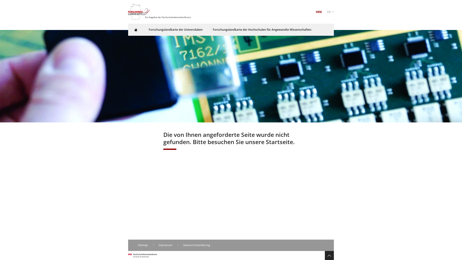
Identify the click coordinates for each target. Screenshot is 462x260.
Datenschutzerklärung (196, 245)
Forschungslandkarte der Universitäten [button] (176, 30)
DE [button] (329, 12)
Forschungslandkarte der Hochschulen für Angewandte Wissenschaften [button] (262, 30)
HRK (319, 12)
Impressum (165, 245)
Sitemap (143, 245)
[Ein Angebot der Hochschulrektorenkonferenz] (139, 12)
